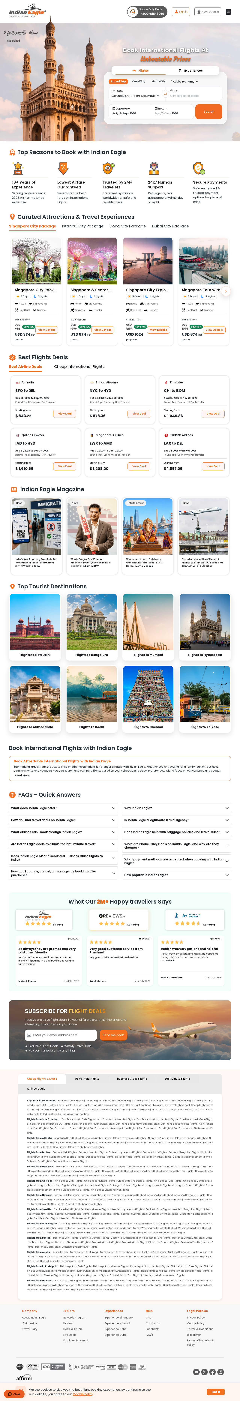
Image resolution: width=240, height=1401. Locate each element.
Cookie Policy (195, 1323)
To (176, 91)
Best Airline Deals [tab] (25, 366)
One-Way (138, 81)
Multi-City (159, 81)
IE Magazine (29, 1323)
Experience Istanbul (117, 1323)
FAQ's (149, 1335)
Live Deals (69, 1335)
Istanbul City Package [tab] (83, 226)
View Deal (65, 413)
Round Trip (118, 81)
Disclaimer (194, 1335)
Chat (149, 1317)
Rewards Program (74, 1317)
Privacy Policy (196, 1317)
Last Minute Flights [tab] (177, 1079)
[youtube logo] (196, 1372)
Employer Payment (75, 1340)
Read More (22, 775)
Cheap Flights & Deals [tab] (42, 1079)
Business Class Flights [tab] (132, 1079)
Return (162, 108)
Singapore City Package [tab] (32, 226)
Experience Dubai (116, 1335)
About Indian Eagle (34, 1317)
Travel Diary (29, 1329)
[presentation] (140, 70)
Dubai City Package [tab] (170, 226)
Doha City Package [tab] (128, 226)
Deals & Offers (72, 1329)
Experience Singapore (119, 1317)
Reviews (68, 1323)
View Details (46, 330)
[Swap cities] (165, 94)
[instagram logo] (220, 1372)
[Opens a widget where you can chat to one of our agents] (14, 1394)
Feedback (152, 1329)
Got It (216, 1392)
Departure (123, 108)
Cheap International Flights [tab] (79, 366)
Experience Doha (116, 1329)
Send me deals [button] (113, 1035)
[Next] (226, 291)
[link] (35, 627)
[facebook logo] (212, 1372)
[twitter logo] (204, 1372)
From (119, 91)
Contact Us (153, 1323)
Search (209, 112)
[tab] (140, 70)
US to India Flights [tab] (87, 1079)
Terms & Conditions (200, 1329)
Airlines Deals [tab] (36, 1088)
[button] (228, 12)
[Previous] (14, 291)
